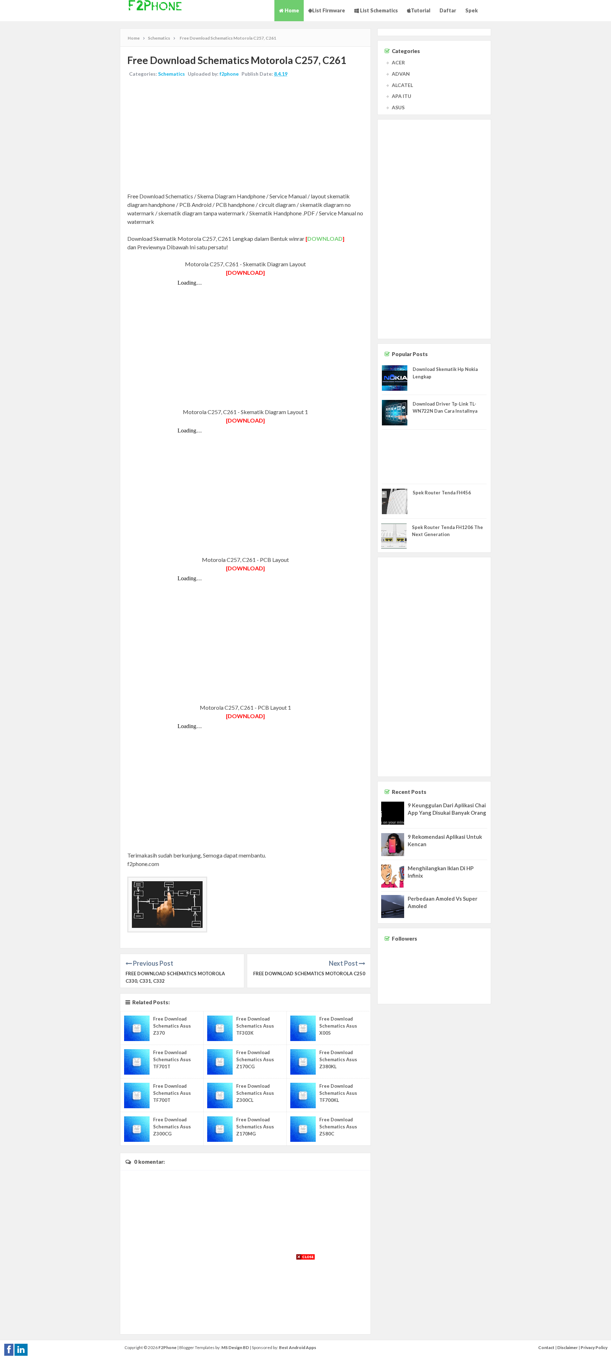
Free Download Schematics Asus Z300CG (172, 1127)
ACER (398, 62)
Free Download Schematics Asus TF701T (172, 1059)
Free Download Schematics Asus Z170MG (255, 1127)
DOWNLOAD (325, 238)
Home (291, 10)
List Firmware (328, 10)
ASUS (398, 107)
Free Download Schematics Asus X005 (338, 1026)
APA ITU (401, 96)
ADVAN (401, 74)
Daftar (448, 10)
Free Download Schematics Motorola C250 (309, 973)
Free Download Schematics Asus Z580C (338, 1127)
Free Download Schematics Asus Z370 (172, 1026)
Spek (471, 10)
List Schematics (378, 10)
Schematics (171, 74)
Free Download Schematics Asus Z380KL (338, 1059)
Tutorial (420, 10)
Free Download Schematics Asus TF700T (172, 1093)
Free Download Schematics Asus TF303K (255, 1026)
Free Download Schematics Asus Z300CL (255, 1093)
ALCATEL (402, 85)
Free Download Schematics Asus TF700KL (338, 1093)
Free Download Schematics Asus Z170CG (255, 1059)
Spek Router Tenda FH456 (442, 492)
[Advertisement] (245, 135)
